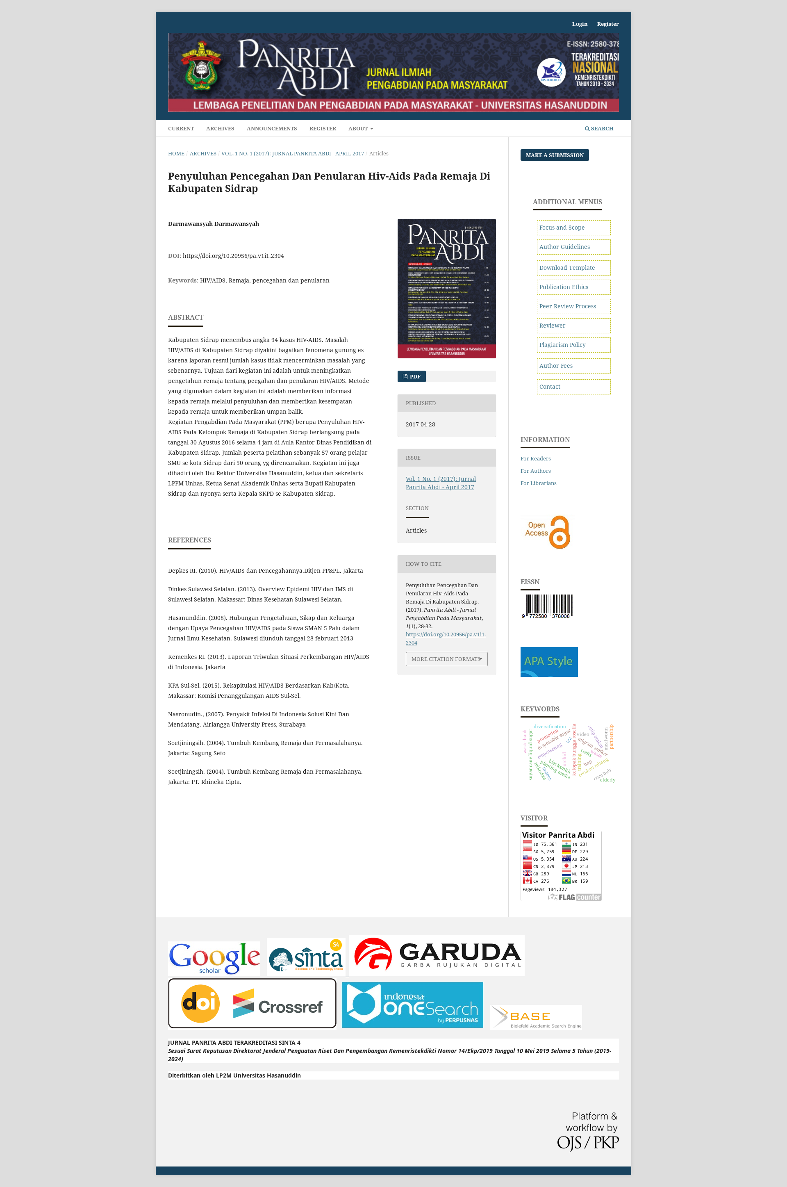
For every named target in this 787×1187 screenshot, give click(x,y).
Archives (220, 128)
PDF (415, 376)
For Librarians (539, 483)
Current (181, 128)
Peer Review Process (567, 306)
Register (322, 128)
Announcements (272, 128)
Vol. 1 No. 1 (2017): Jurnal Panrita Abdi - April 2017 (292, 153)
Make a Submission (555, 155)
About (358, 128)
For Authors (536, 470)
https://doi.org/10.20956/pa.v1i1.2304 (233, 256)
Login (580, 23)
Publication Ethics (563, 287)
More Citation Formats (446, 659)
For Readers (536, 458)
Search (602, 128)
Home (176, 153)
